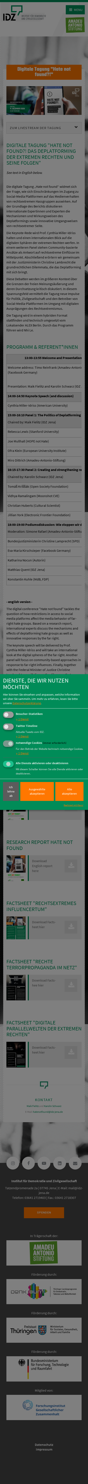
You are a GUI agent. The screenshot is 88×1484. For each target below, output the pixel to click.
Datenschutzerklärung (26, 703)
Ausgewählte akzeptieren (37, 791)
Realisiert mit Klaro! (73, 805)
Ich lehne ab (11, 791)
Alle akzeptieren (69, 791)
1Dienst (22, 719)
